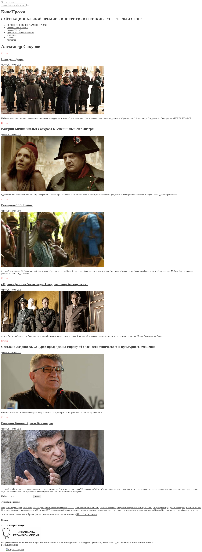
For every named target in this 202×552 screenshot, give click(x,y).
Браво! (113, 508)
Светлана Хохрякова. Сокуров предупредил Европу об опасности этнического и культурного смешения (78, 346)
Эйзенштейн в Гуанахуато (50, 514)
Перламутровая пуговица (134, 510)
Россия (192, 510)
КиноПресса (13, 11)
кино (80, 513)
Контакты (11, 40)
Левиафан (59, 510)
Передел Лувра (12, 59)
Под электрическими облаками (175, 510)
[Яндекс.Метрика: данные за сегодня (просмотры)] (15, 549)
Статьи (4, 53)
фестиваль (91, 514)
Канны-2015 (31, 510)
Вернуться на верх (9, 545)
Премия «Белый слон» (17, 27)
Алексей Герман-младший (34, 508)
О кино (10, 37)
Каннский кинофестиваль (16, 510)
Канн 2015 (191, 507)
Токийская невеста (20, 514)
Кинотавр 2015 (43, 510)
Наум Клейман (102, 510)
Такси (7, 514)
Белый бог (70, 508)
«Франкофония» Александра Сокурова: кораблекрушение (44, 284)
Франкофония (34, 514)
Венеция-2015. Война (17, 205)
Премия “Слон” (14, 30)
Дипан (183, 508)
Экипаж (63, 514)
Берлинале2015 (91, 507)
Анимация (63, 508)
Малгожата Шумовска (79, 510)
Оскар (114, 510)
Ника (109, 510)
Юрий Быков (71, 514)
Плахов (157, 510)
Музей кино (92, 510)
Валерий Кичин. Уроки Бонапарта (27, 423)
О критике (11, 35)
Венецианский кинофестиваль (127, 508)
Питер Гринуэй (149, 510)
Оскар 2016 (121, 510)
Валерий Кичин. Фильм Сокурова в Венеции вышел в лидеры (47, 129)
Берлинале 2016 (105, 508)
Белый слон (79, 508)
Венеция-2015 (144, 507)
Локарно (66, 510)
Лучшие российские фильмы (20, 32)
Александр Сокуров (14, 508)
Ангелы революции (52, 508)
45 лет (3, 508)
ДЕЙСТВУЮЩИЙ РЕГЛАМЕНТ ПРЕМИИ (27, 25)
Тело (12, 514)
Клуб (53, 510)
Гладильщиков (158, 508)
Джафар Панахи (175, 508)
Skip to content (7, 2)
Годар (166, 508)
